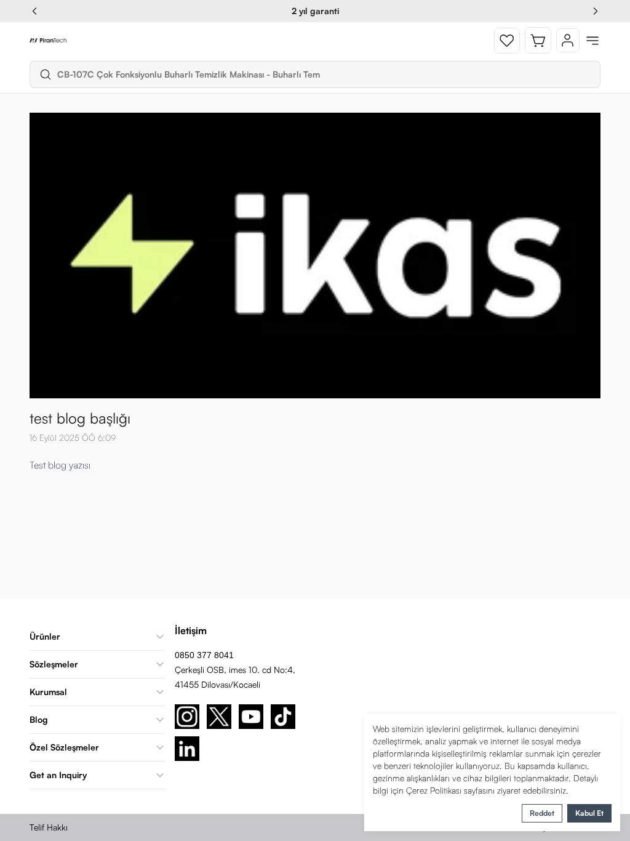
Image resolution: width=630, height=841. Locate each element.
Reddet (542, 813)
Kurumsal (48, 691)
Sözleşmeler (54, 664)
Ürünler (45, 636)
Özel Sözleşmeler (64, 747)
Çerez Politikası (433, 790)
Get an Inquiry (58, 775)
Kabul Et (589, 813)
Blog (39, 719)
